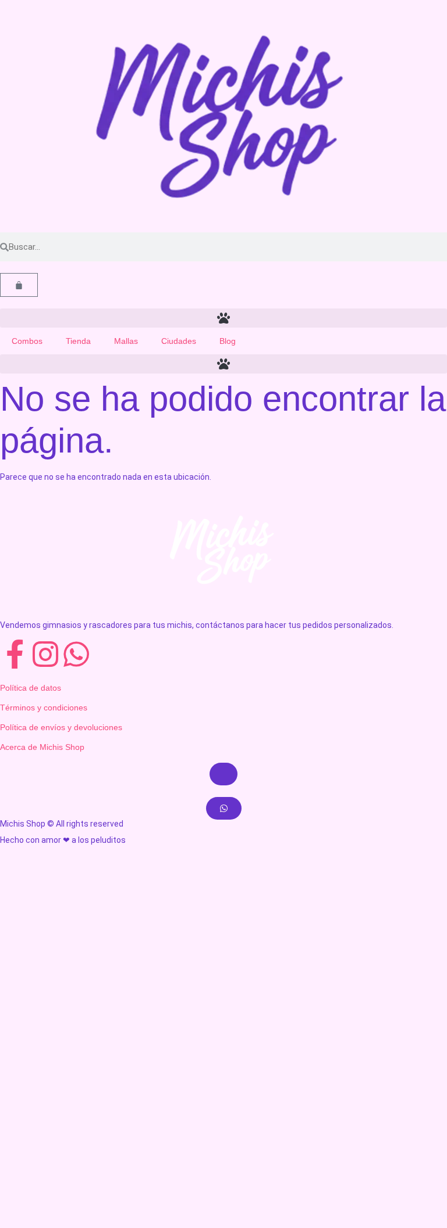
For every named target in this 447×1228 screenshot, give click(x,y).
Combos (27, 341)
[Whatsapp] (76, 654)
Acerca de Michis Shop (42, 747)
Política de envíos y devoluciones (61, 727)
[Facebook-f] (14, 654)
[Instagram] (45, 654)
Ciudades (178, 341)
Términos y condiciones (43, 707)
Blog (227, 341)
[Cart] (19, 285)
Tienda (78, 341)
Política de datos (30, 687)
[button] (223, 318)
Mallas (126, 341)
